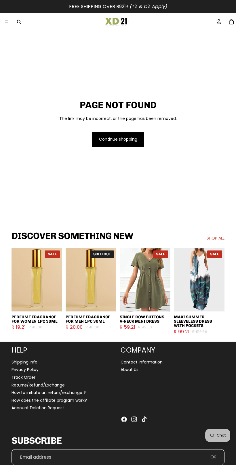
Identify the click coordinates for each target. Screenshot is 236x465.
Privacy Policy (25, 369)
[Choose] (53, 302)
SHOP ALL (215, 238)
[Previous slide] (18, 279)
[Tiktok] (144, 419)
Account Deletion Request (38, 408)
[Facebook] (124, 419)
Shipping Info (24, 362)
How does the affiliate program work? (49, 400)
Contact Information (142, 362)
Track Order (23, 377)
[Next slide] (56, 279)
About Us (129, 369)
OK (213, 457)
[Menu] (6, 21)
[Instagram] (134, 419)
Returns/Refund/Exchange (38, 385)
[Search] (19, 22)
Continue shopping (118, 139)
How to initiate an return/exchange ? (49, 392)
